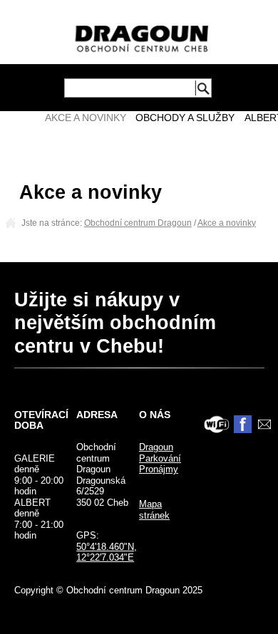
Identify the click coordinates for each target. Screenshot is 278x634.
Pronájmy (158, 469)
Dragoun (156, 447)
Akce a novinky (85, 118)
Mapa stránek (154, 510)
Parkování (160, 458)
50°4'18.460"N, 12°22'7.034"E (106, 552)
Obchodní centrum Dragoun (138, 223)
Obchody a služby (185, 118)
